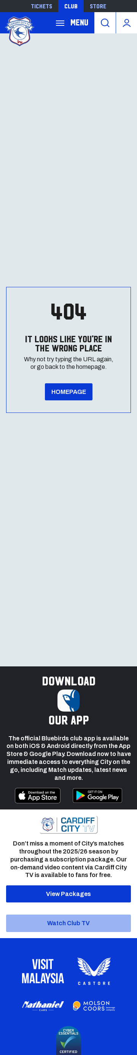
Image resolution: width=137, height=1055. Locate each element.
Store (98, 6)
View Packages (68, 894)
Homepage (68, 392)
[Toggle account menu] (126, 22)
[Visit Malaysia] (43, 971)
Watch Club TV (68, 923)
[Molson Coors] (94, 1006)
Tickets (41, 6)
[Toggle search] (105, 22)
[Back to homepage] (19, 30)
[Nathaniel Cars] (43, 1006)
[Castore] (94, 971)
